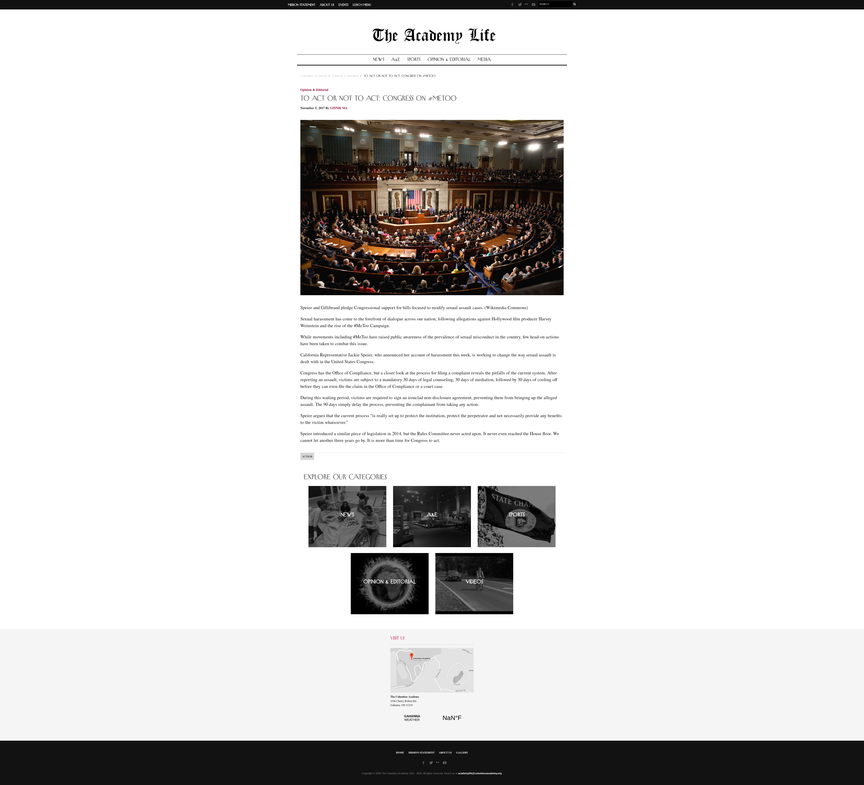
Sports (414, 59)
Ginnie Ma (338, 108)
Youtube (534, 5)
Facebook (513, 5)
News (378, 59)
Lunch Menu (362, 5)
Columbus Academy (314, 76)
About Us (327, 5)
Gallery (462, 752)
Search (574, 4)
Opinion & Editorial (449, 59)
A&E (395, 59)
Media (484, 59)
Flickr (527, 5)
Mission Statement (301, 5)
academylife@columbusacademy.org (480, 773)
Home (400, 752)
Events (343, 5)
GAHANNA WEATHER (432, 720)
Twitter (520, 5)
